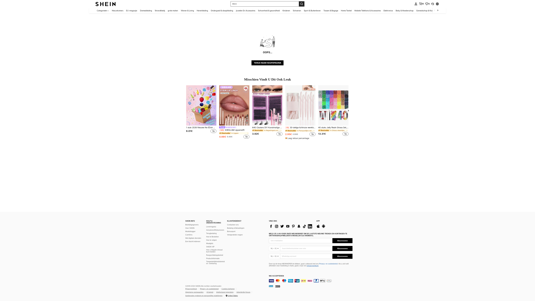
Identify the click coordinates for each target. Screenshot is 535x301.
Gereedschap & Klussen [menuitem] (426, 10)
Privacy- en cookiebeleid (328, 264)
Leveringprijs (211, 227)
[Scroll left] (434, 10)
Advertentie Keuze (243, 292)
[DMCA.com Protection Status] (277, 286)
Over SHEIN (189, 228)
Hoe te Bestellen (212, 237)
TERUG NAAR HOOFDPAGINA (267, 63)
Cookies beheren (228, 289)
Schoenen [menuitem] (297, 10)
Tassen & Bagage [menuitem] (331, 10)
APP (318, 221)
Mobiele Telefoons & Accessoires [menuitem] (367, 10)
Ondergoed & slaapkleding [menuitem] (222, 10)
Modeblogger (190, 231)
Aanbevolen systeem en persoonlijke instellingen (203, 296)
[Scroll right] (438, 10)
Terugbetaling (211, 233)
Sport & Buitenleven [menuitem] (312, 10)
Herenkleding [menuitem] (202, 10)
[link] (421, 3)
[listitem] (201, 112)
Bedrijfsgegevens (192, 225)
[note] (297, 138)
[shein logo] (105, 4)
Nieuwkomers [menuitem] (117, 10)
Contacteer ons (233, 225)
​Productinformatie (213, 258)
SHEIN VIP (210, 247)
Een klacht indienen (192, 241)
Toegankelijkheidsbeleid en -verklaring (215, 262)
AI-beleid (209, 292)
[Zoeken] (301, 4)
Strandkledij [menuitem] (160, 10)
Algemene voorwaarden (194, 292)
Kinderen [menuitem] (286, 10)
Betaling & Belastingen (235, 228)
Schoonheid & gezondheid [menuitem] (269, 10)
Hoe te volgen (211, 240)
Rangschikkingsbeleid (214, 255)
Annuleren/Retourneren (215, 230)
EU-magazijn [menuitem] (131, 10)
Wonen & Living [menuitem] (187, 10)
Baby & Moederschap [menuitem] (405, 10)
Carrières (188, 235)
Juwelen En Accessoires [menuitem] (245, 10)
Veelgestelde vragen (235, 235)
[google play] (323, 228)
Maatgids (209, 243)
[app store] (318, 228)
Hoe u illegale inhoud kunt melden (214, 251)
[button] (432, 4)
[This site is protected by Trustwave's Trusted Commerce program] (271, 286)
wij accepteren (276, 276)
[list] (291, 226)
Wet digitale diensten (193, 238)
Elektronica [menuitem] (388, 10)
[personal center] (416, 4)
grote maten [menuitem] (173, 10)
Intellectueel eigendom (225, 292)
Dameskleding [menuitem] (146, 10)
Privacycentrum (191, 289)
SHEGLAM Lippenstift (232, 130)
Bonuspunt (231, 231)
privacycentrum (312, 266)
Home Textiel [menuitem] (346, 10)
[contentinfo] (310, 280)
